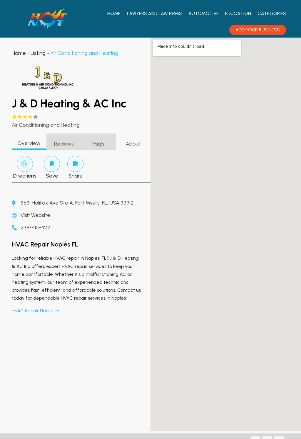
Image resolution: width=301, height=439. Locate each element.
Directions (24, 176)
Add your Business (257, 30)
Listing (38, 53)
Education (238, 13)
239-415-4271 (36, 227)
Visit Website (35, 215)
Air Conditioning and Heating (84, 53)
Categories (271, 13)
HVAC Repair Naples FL (36, 310)
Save (52, 176)
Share (75, 176)
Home (114, 13)
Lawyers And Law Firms (154, 13)
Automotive (203, 13)
